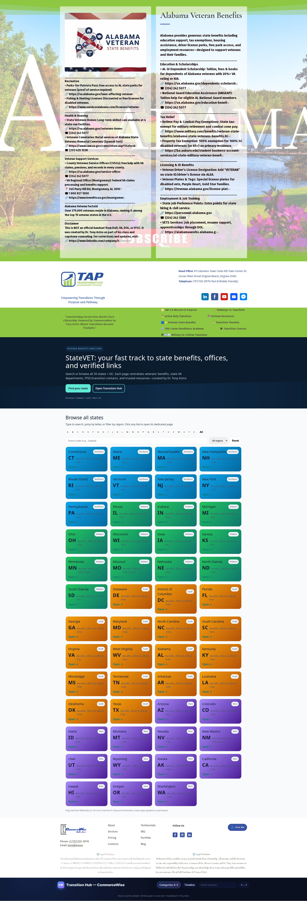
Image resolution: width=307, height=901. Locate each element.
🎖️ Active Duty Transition (176, 316)
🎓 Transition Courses (233, 328)
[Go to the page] (83, 279)
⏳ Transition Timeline (225, 322)
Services (113, 831)
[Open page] (73, 829)
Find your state (78, 388)
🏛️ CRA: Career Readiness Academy (182, 328)
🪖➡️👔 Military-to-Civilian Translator (184, 334)
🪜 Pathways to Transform (229, 309)
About (111, 825)
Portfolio (146, 837)
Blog (143, 844)
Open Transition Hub (108, 388)
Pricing (112, 837)
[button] (205, 296)
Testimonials (148, 825)
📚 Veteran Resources (220, 316)
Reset (235, 440)
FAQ (143, 831)
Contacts (113, 844)
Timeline (189, 884)
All (201, 432)
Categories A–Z (168, 884)
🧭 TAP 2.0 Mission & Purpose (179, 309)
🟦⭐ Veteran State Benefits (178, 322)
